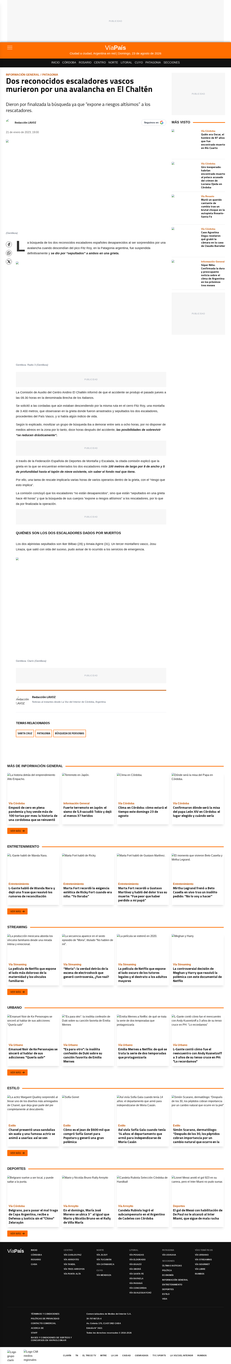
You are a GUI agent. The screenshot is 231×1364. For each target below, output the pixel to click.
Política (167, 1270)
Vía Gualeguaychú (140, 1293)
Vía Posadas (136, 1255)
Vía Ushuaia (169, 1255)
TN (76, 1355)
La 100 (114, 1355)
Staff (34, 1333)
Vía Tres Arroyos (74, 1269)
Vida (164, 1299)
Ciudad (126, 1355)
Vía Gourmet (202, 1264)
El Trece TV (89, 1355)
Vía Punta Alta (72, 1274)
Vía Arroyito (71, 1259)
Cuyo (139, 62)
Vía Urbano (202, 1255)
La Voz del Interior (181, 1355)
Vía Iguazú (135, 1264)
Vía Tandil (69, 1264)
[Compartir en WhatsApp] (9, 253)
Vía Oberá (135, 1269)
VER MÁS (15, 831)
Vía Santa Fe (136, 1274)
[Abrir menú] (38, 47)
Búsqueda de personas (69, 733)
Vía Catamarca (105, 1264)
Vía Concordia (138, 1288)
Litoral (126, 62)
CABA (34, 1264)
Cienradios (141, 1355)
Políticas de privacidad (45, 1318)
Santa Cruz (25, 733)
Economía (168, 1275)
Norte (113, 62)
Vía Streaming (203, 1259)
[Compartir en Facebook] (9, 244)
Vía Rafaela (136, 1278)
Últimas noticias (172, 1266)
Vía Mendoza (104, 1275)
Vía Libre (200, 1269)
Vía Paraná (136, 1283)
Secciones (172, 62)
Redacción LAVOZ (25, 122)
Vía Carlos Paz (72, 1255)
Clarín (67, 1355)
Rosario (85, 62)
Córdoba (69, 62)
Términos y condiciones (45, 1314)
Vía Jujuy (102, 1255)
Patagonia (153, 62)
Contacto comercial (43, 1323)
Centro (100, 62)
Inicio (55, 62)
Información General (23, 74)
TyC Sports (159, 1355)
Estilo (166, 1294)
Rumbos (199, 1274)
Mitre (103, 1355)
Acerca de (37, 1328)
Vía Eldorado (137, 1259)
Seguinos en (151, 122)
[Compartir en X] (9, 262)
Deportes (168, 1289)
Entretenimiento (172, 1284)
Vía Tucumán (104, 1259)
